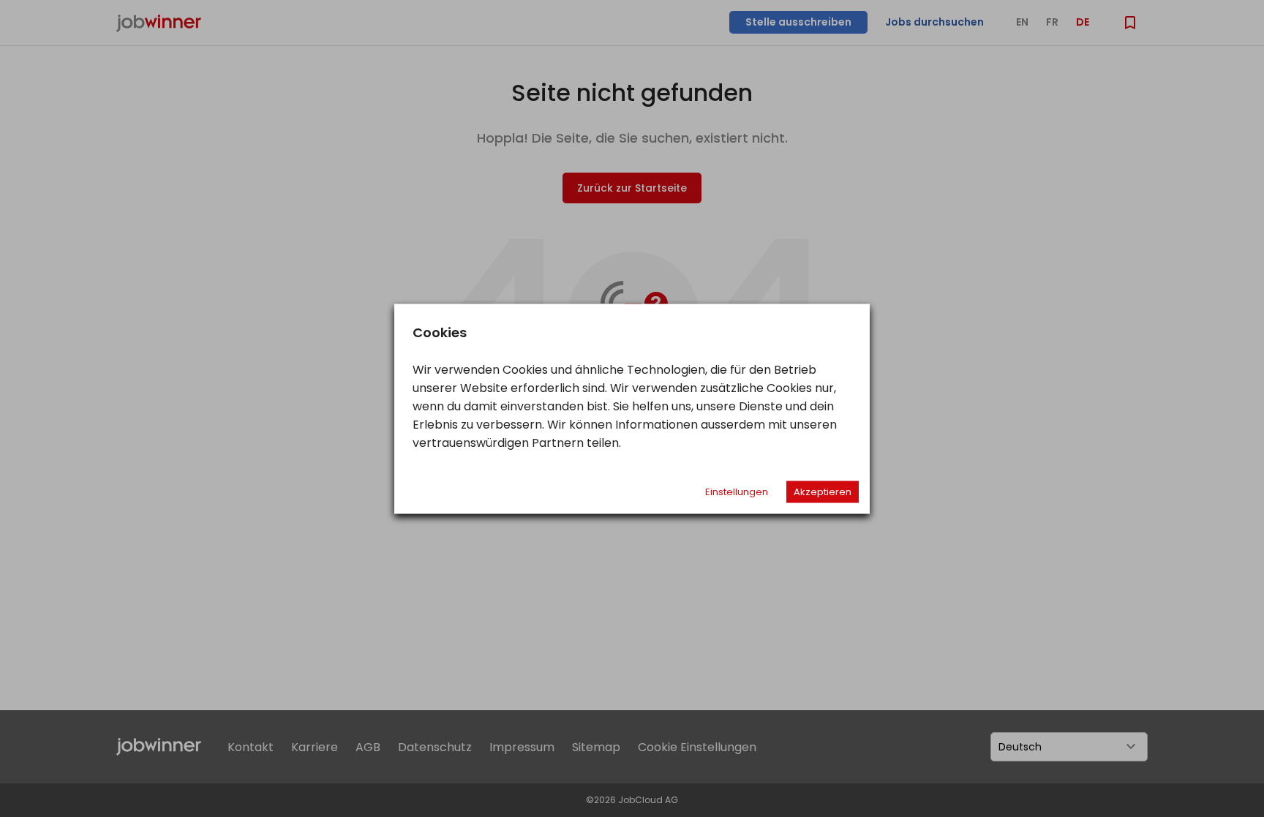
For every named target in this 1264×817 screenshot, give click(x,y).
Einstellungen (736, 491)
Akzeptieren (822, 491)
